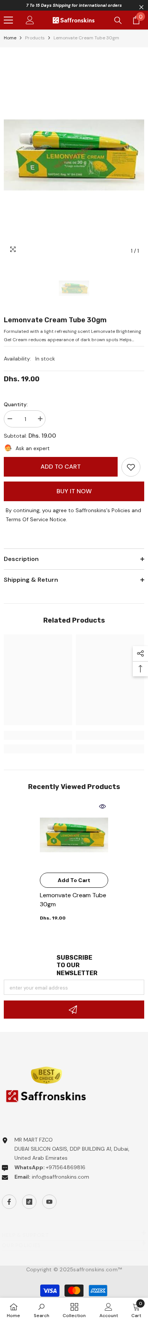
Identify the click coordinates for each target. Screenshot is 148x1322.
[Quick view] (102, 806)
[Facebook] (9, 1202)
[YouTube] (49, 1202)
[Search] (118, 20)
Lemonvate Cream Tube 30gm (73, 899)
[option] (74, 154)
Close (141, 7)
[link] (130, 467)
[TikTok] (29, 1202)
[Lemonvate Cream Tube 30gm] (74, 835)
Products (35, 38)
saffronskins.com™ (97, 1269)
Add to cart (61, 467)
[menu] (8, 20)
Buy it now (74, 491)
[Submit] (74, 1009)
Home (10, 38)
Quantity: (16, 404)
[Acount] (30, 20)
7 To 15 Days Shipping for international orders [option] (74, 5)
